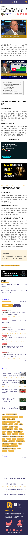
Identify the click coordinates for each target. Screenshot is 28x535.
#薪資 (18, 421)
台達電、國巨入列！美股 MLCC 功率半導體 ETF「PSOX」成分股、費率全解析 (10, 399)
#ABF (21, 424)
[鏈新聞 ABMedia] (14, 2)
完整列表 (22, 301)
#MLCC (8, 438)
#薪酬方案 (5, 424)
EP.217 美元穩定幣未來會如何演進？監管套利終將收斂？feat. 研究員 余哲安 (14, 489)
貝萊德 (17, 265)
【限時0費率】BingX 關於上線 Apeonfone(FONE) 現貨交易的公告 (14, 330)
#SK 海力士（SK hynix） (11, 414)
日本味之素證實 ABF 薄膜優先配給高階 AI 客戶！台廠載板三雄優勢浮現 (10, 382)
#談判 (16, 424)
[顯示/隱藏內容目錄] (20, 82)
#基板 (16, 429)
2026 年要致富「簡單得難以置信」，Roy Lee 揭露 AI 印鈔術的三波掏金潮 (10, 391)
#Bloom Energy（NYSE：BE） (16, 436)
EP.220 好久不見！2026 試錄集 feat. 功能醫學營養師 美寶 (14, 478)
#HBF (19, 448)
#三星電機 (5, 441)
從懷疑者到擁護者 (9, 85)
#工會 (8, 419)
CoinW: (4, 321)
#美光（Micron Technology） (9, 421)
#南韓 (21, 416)
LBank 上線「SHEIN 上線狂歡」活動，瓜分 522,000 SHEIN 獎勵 (14, 347)
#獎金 (13, 419)
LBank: (4, 346)
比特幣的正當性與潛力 (10, 87)
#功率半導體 (11, 441)
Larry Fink (7, 265)
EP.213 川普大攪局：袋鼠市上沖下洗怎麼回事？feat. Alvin (14, 495)
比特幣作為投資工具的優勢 (9, 88)
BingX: (4, 329)
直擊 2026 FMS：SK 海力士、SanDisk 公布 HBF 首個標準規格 (10, 407)
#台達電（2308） (20, 441)
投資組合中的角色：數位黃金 (11, 91)
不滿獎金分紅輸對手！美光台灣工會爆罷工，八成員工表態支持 (10, 374)
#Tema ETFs (20, 438)
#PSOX (14, 438)
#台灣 (4, 419)
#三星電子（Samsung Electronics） (10, 416)
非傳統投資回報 (8, 90)
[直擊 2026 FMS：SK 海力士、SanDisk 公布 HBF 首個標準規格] (23, 409)
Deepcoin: (5, 312)
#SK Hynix (11, 450)
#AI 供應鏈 (5, 426)
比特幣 (12, 265)
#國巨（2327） (6, 443)
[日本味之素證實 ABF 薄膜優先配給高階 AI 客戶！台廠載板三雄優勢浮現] (23, 383)
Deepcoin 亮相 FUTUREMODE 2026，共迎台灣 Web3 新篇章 (14, 313)
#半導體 (11, 426)
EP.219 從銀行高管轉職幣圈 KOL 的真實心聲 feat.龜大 (14, 484)
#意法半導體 (13, 443)
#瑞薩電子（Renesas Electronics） (10, 446)
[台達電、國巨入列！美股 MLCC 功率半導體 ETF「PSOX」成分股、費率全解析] (23, 401)
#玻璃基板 (9, 431)
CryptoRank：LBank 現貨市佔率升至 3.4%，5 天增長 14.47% (14, 355)
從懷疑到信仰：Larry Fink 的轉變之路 (12, 84)
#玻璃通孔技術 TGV (18, 431)
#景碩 (20, 429)
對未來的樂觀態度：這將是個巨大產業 (13, 93)
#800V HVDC (5, 436)
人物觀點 (3, 6)
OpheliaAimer (7, 13)
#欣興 (4, 431)
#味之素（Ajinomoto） (7, 429)
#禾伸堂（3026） (6, 448)
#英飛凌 (13, 448)
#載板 (4, 434)
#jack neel (15, 434)
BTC (2, 265)
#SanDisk (5, 450)
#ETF (4, 438)
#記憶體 (11, 424)
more (23, 360)
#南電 (16, 426)
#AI (3, 414)
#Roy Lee (22, 434)
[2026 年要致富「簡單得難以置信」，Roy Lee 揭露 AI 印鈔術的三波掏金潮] (23, 392)
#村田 (20, 443)
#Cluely (8, 434)
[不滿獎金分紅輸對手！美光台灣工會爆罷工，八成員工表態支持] (23, 375)
